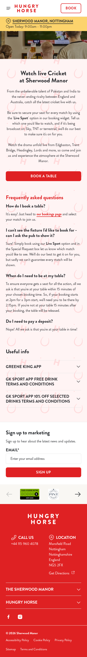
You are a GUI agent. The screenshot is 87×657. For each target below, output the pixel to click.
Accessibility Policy (17, 640)
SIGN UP (43, 472)
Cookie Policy (41, 640)
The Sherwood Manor (30, 589)
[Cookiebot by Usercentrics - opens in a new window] (62, 244)
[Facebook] (8, 616)
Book (71, 8)
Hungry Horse (21, 602)
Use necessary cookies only (43, 409)
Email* (12, 450)
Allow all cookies (43, 395)
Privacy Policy (63, 640)
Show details (63, 380)
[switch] (75, 334)
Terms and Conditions (33, 649)
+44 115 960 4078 (24, 543)
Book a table (43, 176)
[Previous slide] (9, 494)
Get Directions (59, 573)
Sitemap (11, 649)
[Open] (8, 8)
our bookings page (49, 214)
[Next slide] (77, 494)
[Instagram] (20, 616)
